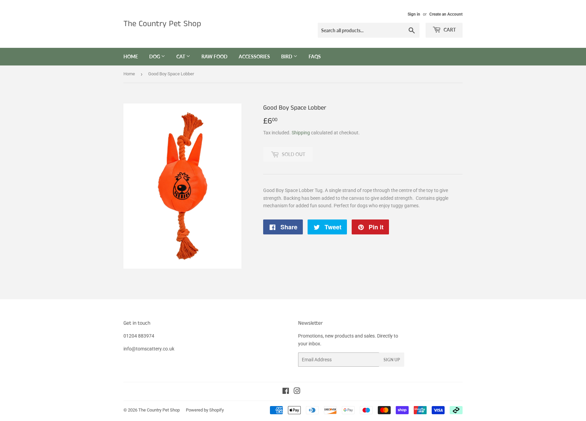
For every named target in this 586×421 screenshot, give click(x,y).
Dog (155, 56)
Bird (287, 56)
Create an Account (446, 14)
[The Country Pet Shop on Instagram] (297, 392)
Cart (449, 30)
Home (130, 56)
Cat (181, 56)
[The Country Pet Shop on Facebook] (285, 392)
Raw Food (214, 56)
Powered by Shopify (205, 410)
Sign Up (392, 359)
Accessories (254, 56)
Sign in (414, 14)
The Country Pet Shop (162, 24)
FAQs (315, 56)
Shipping (301, 132)
